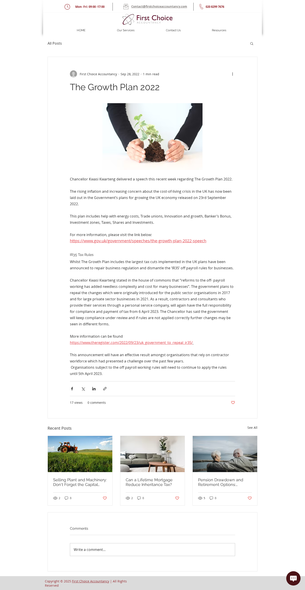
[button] (125, 30)
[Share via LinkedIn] (94, 389)
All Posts (55, 43)
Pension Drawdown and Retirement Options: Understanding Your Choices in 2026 (220, 482)
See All (252, 427)
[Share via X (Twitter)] (83, 389)
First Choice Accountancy (90, 581)
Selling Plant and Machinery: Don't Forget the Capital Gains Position (80, 482)
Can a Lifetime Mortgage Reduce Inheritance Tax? (149, 482)
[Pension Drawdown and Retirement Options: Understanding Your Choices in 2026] (225, 454)
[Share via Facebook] (72, 389)
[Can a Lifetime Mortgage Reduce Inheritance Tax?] (152, 454)
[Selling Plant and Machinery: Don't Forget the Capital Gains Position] (80, 454)
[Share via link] (105, 389)
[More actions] (232, 74)
